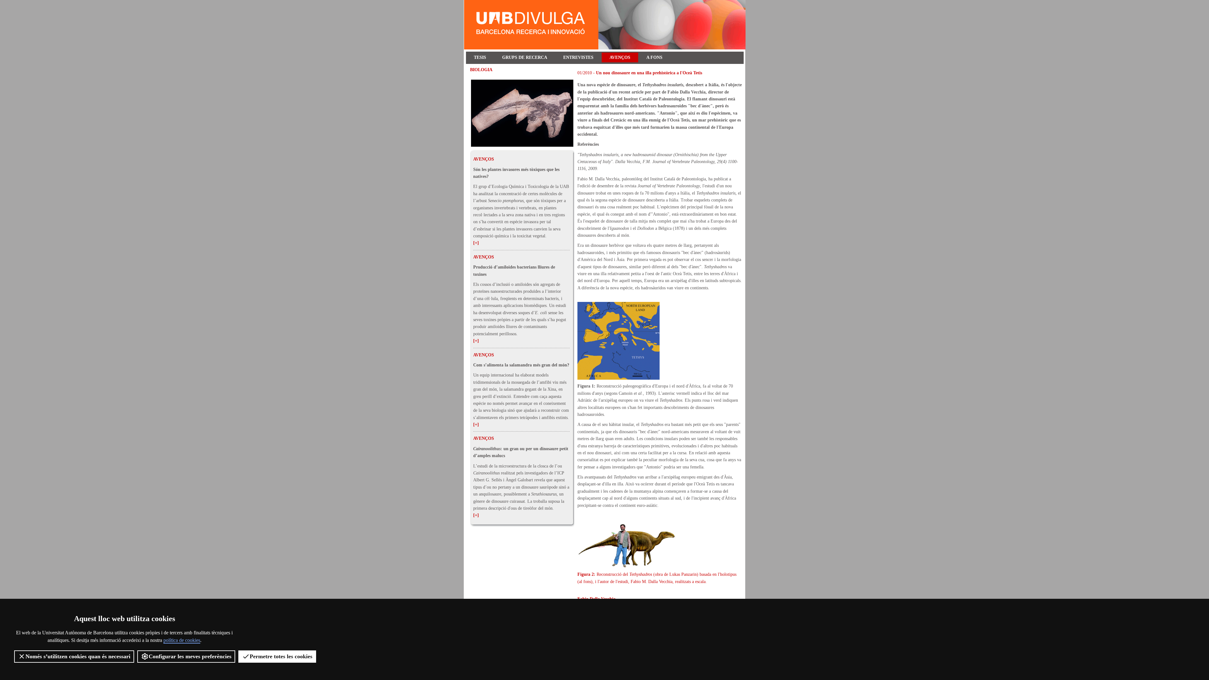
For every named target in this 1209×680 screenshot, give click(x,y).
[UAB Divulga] (606, 48)
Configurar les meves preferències (190, 656)
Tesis (480, 57)
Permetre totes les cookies (281, 656)
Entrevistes (578, 57)
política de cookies (181, 640)
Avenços (620, 57)
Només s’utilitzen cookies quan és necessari (78, 656)
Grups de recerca (524, 57)
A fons (654, 57)
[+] (476, 243)
